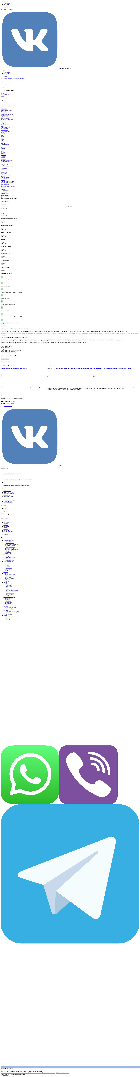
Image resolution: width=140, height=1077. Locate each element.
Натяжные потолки (8, 502)
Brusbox (3, 136)
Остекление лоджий (9, 492)
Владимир (6, 526)
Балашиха (6, 525)
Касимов (6, 534)
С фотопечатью (4, 163)
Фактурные (3, 156)
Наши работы (7, 4)
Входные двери (4, 124)
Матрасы (3, 180)
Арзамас (6, 523)
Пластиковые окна (5, 131)
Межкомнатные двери (6, 110)
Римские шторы (5, 148)
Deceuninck (3, 137)
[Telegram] (70, 943)
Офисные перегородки (6, 166)
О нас (5, 508)
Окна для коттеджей (9, 496)
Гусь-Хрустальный (8, 531)
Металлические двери (9, 498)
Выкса (5, 527)
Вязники (6, 529)
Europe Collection (5, 118)
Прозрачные (4, 168)
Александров (7, 522)
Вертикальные (4, 145)
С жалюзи (3, 170)
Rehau (2, 132)
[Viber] (88, 803)
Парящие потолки (5, 161)
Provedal (3, 134)
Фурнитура (3, 123)
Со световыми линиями (6, 160)
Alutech (2, 188)
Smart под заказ (4, 130)
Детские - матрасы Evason (7, 182)
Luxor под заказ (4, 128)
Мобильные (3, 173)
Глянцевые (3, 159)
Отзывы (6, 7)
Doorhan (3, 189)
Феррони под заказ (5, 127)
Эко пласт (3, 111)
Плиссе (2, 149)
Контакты (6, 5)
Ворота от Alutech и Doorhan (8, 186)
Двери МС (3, 120)
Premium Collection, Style (7, 114)
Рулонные (3, 147)
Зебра (2, 151)
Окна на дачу (7, 495)
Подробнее (3, 204)
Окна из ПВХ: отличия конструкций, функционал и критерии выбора (69, 368)
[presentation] (69, 206)
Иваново (6, 533)
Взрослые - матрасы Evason (7, 181)
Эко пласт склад (5, 112)
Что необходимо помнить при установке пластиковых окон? (112, 368)
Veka (2, 135)
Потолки (3, 152)
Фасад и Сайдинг (5, 184)
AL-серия (3, 122)
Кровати (3, 176)
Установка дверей (8, 501)
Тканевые (3, 153)
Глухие (2, 169)
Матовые (3, 157)
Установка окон (7, 491)
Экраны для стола (5, 174)
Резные (2, 165)
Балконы (3, 141)
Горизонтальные (5, 144)
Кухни (2, 185)
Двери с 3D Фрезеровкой (7, 119)
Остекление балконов (9, 493)
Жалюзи (3, 143)
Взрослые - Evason (5, 177)
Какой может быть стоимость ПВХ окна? (14, 368)
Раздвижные (4, 172)
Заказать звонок (4, 190)
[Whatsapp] (30, 803)
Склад (2, 126)
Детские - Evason (5, 178)
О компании (7, 3)
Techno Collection (5, 115)
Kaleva (2, 139)
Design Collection (5, 116)
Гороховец (6, 530)
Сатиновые (3, 155)
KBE (2, 140)
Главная (5, 1)
